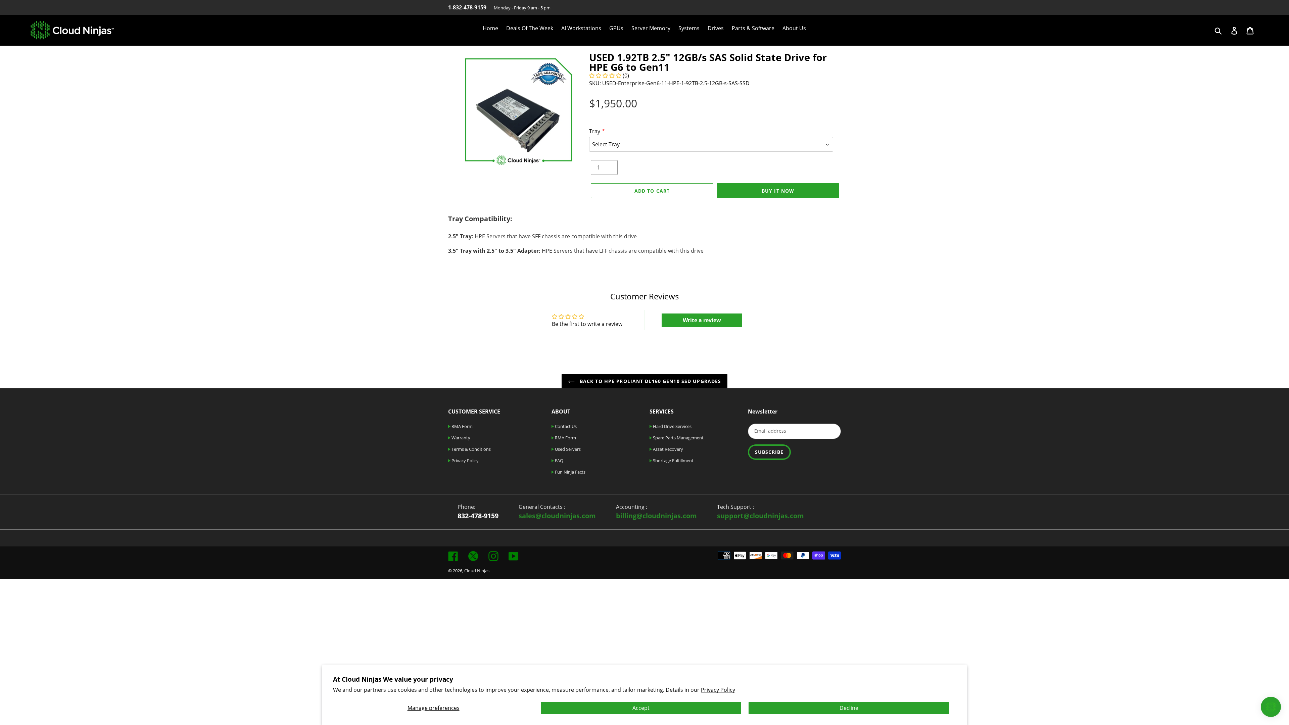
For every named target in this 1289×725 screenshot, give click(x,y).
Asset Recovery (667, 449)
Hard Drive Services (671, 426)
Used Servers (567, 449)
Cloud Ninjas (476, 571)
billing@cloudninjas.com (656, 515)
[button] (606, 75)
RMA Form (461, 426)
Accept (641, 708)
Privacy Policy (718, 689)
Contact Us (565, 426)
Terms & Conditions (470, 449)
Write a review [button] (702, 320)
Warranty (460, 438)
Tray (594, 131)
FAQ (558, 460)
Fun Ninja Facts (569, 472)
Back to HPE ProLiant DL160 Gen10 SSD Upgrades (649, 381)
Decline (849, 708)
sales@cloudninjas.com (557, 515)
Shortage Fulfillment (673, 460)
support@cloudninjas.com (760, 515)
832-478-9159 (478, 515)
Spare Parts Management (678, 438)
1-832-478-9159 (467, 7)
